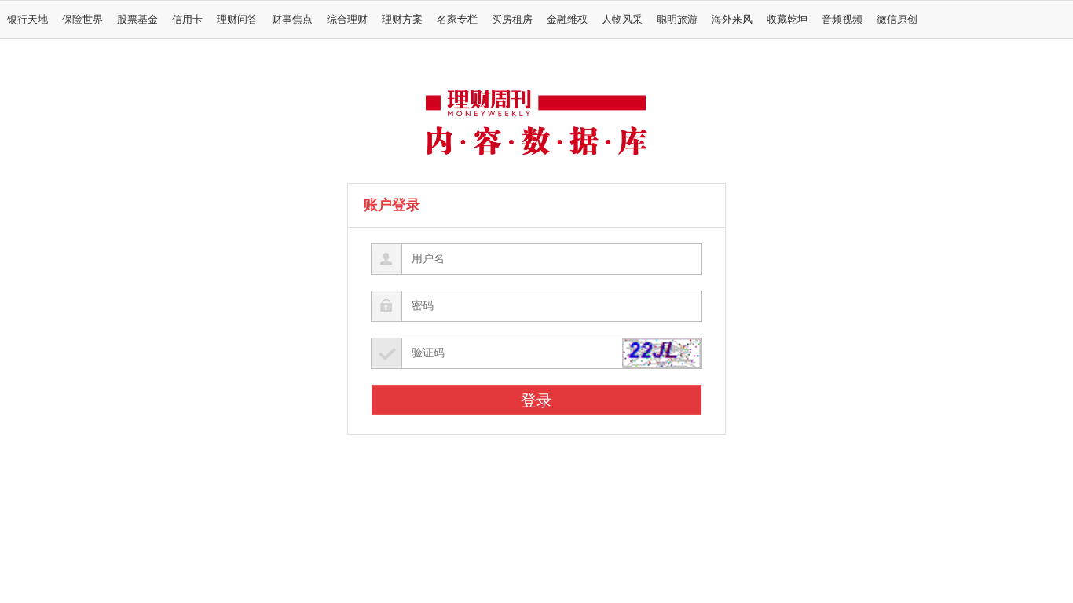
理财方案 (402, 19)
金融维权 (567, 19)
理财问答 (237, 19)
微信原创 (897, 19)
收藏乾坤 (787, 19)
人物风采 (622, 19)
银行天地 (27, 19)
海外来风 (732, 19)
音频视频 (842, 19)
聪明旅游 (677, 19)
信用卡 (187, 19)
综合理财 (347, 19)
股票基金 (137, 19)
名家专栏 (457, 19)
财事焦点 (292, 19)
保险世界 (82, 19)
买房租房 (512, 19)
